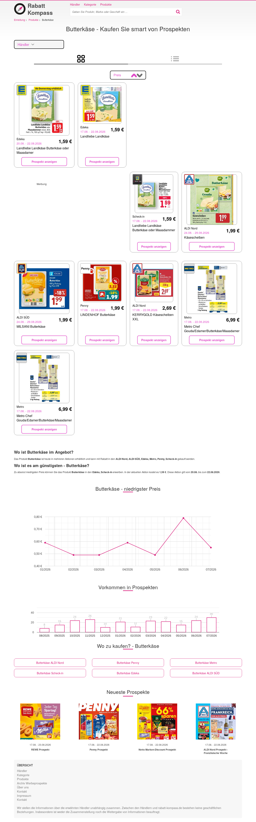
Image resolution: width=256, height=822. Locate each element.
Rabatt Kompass (40, 9)
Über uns (23, 787)
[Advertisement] (70, 214)
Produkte (106, 4)
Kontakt (22, 791)
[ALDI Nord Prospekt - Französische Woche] (216, 721)
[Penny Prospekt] (99, 721)
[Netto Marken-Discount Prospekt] (157, 721)
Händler (75, 4)
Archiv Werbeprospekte (32, 783)
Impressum (24, 795)
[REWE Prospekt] (40, 721)
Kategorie (90, 4)
